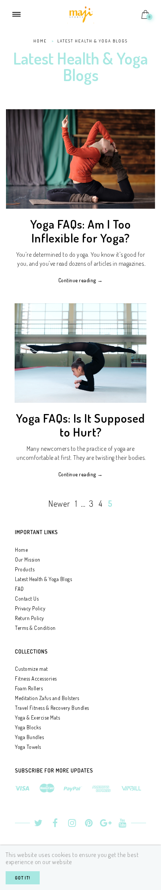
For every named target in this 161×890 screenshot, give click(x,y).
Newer (59, 503)
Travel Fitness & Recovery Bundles (52, 708)
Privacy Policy (30, 608)
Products (24, 569)
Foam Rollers (29, 688)
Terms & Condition (35, 628)
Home (21, 550)
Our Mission (27, 559)
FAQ (19, 589)
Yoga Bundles (29, 737)
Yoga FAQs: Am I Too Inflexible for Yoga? (80, 230)
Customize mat (31, 669)
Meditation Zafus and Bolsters (47, 698)
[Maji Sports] (80, 13)
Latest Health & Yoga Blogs (43, 579)
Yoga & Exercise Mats (37, 717)
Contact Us (27, 598)
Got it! (22, 878)
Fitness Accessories (36, 678)
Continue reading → (80, 280)
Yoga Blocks (28, 727)
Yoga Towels (28, 747)
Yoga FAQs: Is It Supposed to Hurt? (80, 425)
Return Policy (29, 618)
